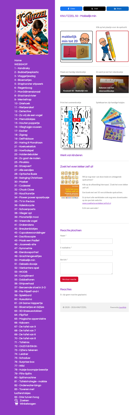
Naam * (63, 235)
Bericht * (64, 259)
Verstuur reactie (69, 279)
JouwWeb (122, 307)
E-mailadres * (66, 247)
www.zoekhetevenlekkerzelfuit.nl (96, 203)
